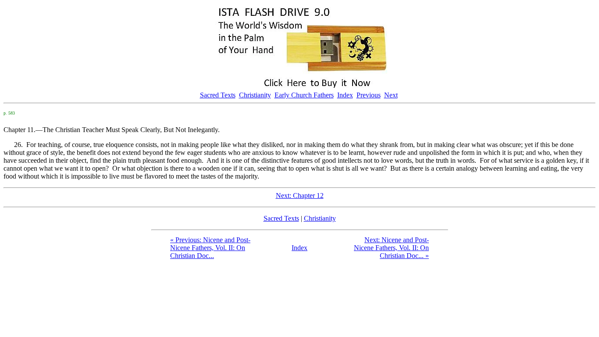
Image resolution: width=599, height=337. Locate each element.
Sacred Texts (217, 95)
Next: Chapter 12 (300, 195)
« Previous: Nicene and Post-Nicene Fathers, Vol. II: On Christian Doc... (210, 247)
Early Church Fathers (304, 95)
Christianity (255, 95)
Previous (369, 95)
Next (391, 95)
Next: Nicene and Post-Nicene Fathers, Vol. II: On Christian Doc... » (391, 247)
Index (345, 95)
